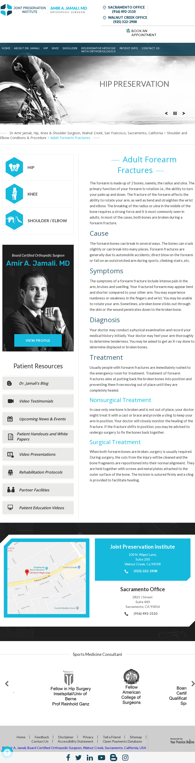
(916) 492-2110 (124, 12)
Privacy (88, 737)
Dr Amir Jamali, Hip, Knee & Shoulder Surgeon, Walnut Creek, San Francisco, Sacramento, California (86, 133)
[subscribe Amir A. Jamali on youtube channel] (101, 757)
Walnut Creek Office (127, 17)
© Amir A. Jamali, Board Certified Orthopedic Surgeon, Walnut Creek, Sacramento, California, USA (74, 748)
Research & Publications (138, 60)
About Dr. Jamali (27, 48)
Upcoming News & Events (42, 419)
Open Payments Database (122, 741)
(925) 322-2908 (125, 22)
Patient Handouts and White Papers (42, 436)
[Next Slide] (184, 113)
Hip (46, 48)
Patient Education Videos (41, 507)
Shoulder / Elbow (47, 220)
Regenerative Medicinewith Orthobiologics (98, 50)
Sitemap (136, 737)
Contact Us (151, 48)
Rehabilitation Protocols (40, 472)
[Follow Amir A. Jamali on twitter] (78, 757)
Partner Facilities (34, 490)
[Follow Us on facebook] (68, 757)
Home (6, 48)
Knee (55, 48)
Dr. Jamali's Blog (33, 383)
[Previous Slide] (166, 113)
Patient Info (129, 48)
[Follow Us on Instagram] (125, 757)
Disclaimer (65, 737)
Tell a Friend (112, 737)
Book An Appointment (144, 33)
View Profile (38, 340)
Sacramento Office (126, 7)
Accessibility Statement (75, 741)
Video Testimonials (36, 401)
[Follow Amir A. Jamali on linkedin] (90, 757)
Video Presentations (37, 454)
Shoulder (70, 48)
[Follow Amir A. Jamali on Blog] (113, 757)
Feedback (42, 737)
